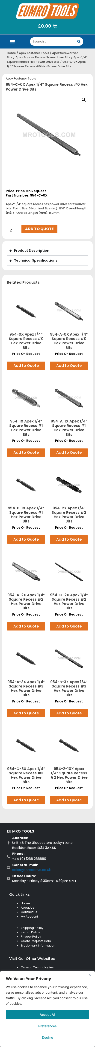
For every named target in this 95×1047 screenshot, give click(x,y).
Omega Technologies (37, 967)
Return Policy (30, 932)
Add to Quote (39, 228)
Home (11, 53)
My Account (29, 917)
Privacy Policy (31, 937)
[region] (47, 1009)
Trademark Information (38, 945)
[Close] (90, 975)
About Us (27, 908)
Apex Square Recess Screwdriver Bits (42, 57)
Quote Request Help (36, 941)
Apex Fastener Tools (34, 53)
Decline (47, 1037)
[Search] (79, 41)
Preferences (47, 1026)
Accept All (47, 1014)
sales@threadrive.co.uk (31, 869)
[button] (12, 41)
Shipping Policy (32, 928)
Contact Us (29, 912)
